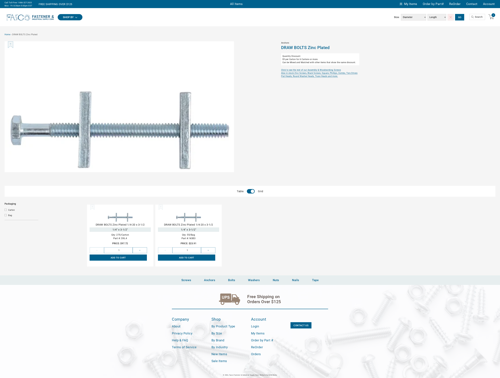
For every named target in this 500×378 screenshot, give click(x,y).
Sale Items (219, 361)
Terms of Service (184, 347)
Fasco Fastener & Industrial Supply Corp (243, 375)
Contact (471, 4)
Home (7, 34)
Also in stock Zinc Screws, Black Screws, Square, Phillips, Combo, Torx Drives (319, 73)
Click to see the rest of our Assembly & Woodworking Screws (311, 70)
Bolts (231, 280)
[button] (477, 17)
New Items (219, 354)
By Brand (217, 340)
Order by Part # (262, 340)
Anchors (209, 280)
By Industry (219, 347)
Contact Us (300, 325)
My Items (410, 4)
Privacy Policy (182, 333)
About (176, 326)
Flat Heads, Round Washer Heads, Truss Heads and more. (309, 76)
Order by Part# (433, 4)
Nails (295, 280)
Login (255, 326)
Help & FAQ (180, 340)
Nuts (276, 280)
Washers (254, 280)
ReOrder (455, 4)
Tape (315, 280)
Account (489, 4)
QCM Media (272, 375)
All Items (236, 4)
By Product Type (223, 326)
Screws (186, 280)
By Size (216, 333)
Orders (256, 354)
